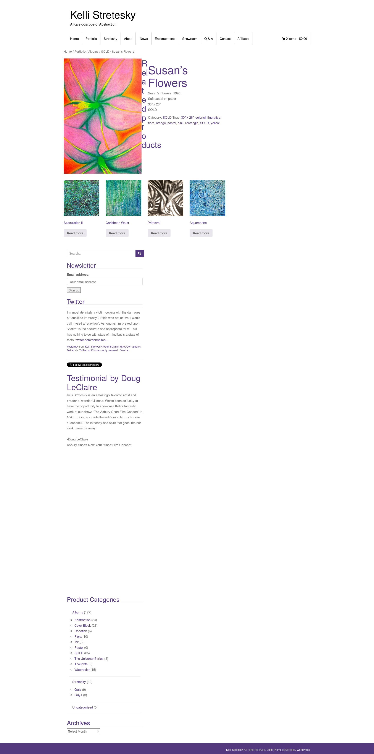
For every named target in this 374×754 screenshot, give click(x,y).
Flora (78, 636)
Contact (225, 38)
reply (104, 350)
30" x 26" (187, 117)
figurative (213, 117)
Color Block (82, 625)
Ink (76, 641)
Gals (77, 689)
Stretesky (110, 38)
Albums (93, 51)
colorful (200, 117)
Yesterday (73, 346)
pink (181, 122)
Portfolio (91, 38)
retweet (113, 350)
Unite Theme (274, 749)
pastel (172, 122)
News (143, 38)
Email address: (78, 274)
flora (151, 122)
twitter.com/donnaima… (92, 339)
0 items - (296, 38)
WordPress (303, 749)
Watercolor (82, 669)
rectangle (191, 122)
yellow (215, 122)
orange (161, 122)
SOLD (105, 51)
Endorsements (165, 38)
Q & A (208, 38)
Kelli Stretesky (103, 14)
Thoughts (81, 664)
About (128, 38)
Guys (78, 695)
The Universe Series (88, 658)
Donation (80, 630)
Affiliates (243, 38)
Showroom (190, 38)
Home (74, 38)
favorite (124, 350)
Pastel (78, 647)
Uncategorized (82, 707)
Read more (75, 233)
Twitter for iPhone (89, 350)
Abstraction (82, 619)
